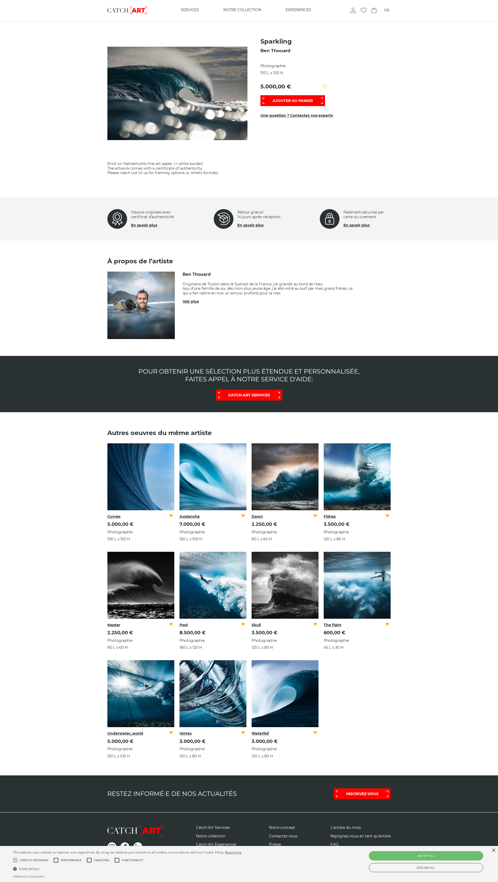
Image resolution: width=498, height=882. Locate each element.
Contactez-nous (283, 836)
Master (113, 625)
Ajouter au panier (293, 100)
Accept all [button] (426, 856)
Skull (256, 625)
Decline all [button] (426, 868)
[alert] (249, 864)
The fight (332, 625)
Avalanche (189, 516)
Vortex (185, 733)
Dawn (257, 516)
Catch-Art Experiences (216, 844)
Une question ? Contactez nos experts (296, 115)
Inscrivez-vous (362, 793)
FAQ (334, 844)
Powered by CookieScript (29, 876)
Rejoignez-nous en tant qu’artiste (360, 836)
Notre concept (282, 827)
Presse (275, 844)
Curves (113, 516)
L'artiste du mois (345, 827)
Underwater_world (125, 733)
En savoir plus (144, 225)
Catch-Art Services (213, 827)
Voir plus (191, 301)
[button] (34, 860)
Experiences (298, 10)
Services (190, 10)
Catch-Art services (249, 395)
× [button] (493, 850)
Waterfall (260, 733)
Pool (183, 625)
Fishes (330, 516)
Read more (233, 852)
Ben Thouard (275, 50)
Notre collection (242, 10)
